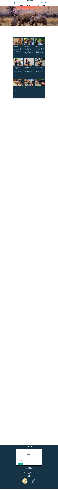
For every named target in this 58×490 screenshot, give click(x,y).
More (40, 35)
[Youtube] (31, 446)
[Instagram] (26, 446)
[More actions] (43, 46)
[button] (47, 2)
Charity (32, 35)
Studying (21, 35)
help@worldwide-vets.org (30, 468)
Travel (18, 35)
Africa (25, 35)
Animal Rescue (36, 35)
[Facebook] (28, 446)
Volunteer (28, 35)
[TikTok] (30, 446)
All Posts (14, 35)
